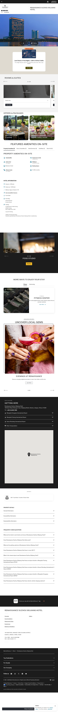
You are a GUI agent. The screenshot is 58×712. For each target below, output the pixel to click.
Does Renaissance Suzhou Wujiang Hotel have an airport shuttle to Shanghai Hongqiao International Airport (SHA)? (26, 574)
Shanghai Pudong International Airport (16, 417)
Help (4, 686)
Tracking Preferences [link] (8, 683)
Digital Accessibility (19, 684)
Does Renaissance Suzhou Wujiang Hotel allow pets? (17, 540)
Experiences (7, 624)
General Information (9, 510)
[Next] (52, 81)
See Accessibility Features (11, 192)
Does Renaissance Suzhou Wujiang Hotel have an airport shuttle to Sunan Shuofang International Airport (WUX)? (28, 568)
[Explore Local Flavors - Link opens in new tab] (16, 127)
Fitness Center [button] (9, 169)
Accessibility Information (10, 516)
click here (50, 709)
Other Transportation (12, 425)
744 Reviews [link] (6, 12)
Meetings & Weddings (9, 626)
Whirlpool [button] (34, 161)
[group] (29, 253)
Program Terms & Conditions (30, 683)
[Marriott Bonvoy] (53, 2)
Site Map (41, 684)
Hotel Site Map (48, 684)
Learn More (41, 304)
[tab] (9, 148)
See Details (30, 67)
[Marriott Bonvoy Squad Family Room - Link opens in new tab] (42, 127)
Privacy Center (40, 683)
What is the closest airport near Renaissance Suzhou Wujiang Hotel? (21, 555)
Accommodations (8, 618)
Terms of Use (20, 683)
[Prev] (5, 81)
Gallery (30, 616)
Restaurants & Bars (9, 621)
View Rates (8, 104)
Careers (14, 683)
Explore (29, 263)
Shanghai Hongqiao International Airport (17, 413)
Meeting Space (35, 165)
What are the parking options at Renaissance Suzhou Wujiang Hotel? (21, 545)
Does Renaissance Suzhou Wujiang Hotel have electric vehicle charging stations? (24, 581)
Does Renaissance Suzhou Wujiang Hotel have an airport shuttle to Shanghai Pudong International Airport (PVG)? (25, 561)
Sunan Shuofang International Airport (16, 421)
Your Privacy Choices (10, 684)
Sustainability (9, 157)
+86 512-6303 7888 (12, 410)
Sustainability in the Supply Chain (31, 684)
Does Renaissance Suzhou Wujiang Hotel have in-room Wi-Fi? (19, 550)
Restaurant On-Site (36, 157)
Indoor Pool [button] (8, 161)
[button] (48, 2)
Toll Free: (12, 637)
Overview (7, 616)
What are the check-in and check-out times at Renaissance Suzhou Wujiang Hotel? (24, 535)
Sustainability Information (10, 521)
